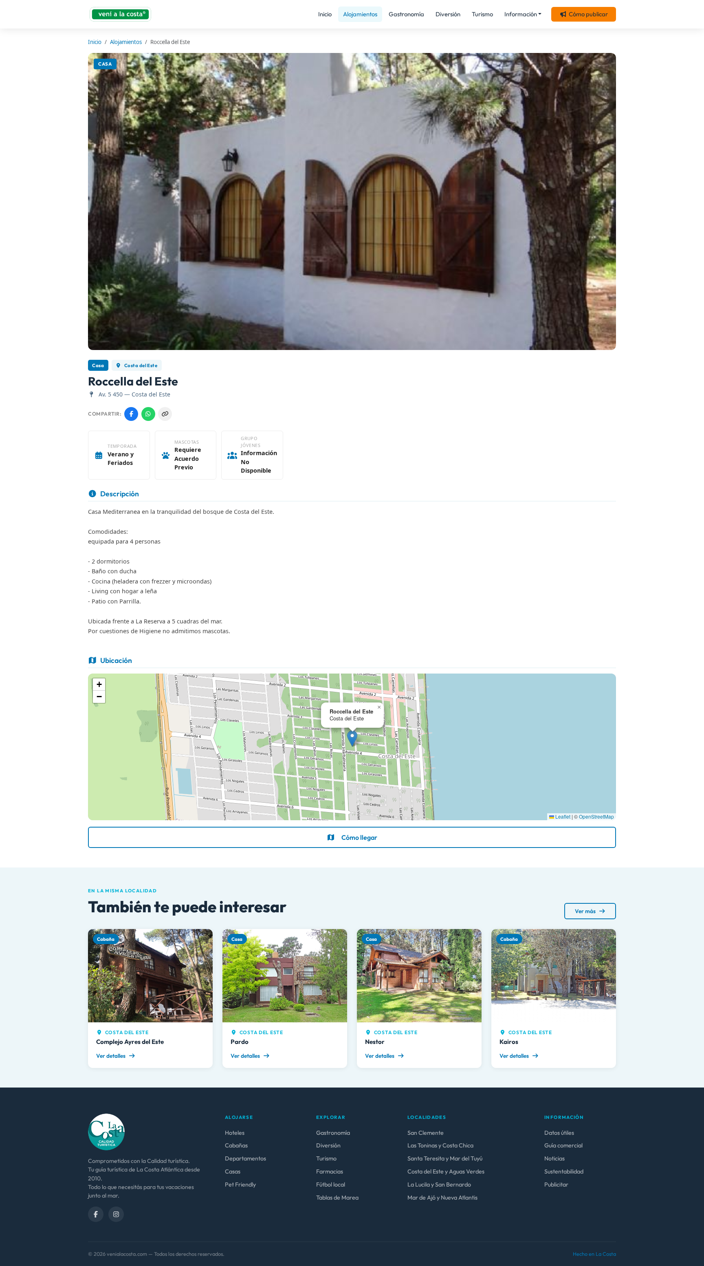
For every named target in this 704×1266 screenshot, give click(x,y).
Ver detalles (111, 1055)
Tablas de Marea (337, 1197)
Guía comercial (563, 1145)
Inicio (325, 14)
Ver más (586, 911)
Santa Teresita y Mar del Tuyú (444, 1158)
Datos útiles (559, 1132)
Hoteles (234, 1132)
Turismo (482, 14)
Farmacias (329, 1171)
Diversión (448, 14)
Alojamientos (360, 14)
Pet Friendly (240, 1184)
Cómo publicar (588, 14)
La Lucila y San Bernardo (439, 1184)
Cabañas (236, 1145)
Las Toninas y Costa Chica (440, 1145)
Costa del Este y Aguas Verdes (445, 1171)
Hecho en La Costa (594, 1254)
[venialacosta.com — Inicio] (120, 14)
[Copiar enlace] (165, 414)
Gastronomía (406, 14)
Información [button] (520, 14)
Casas (232, 1171)
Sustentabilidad (563, 1171)
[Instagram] (116, 1214)
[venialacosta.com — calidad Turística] (106, 1131)
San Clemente (425, 1132)
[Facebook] (95, 1214)
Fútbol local (330, 1184)
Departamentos (245, 1158)
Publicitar (556, 1184)
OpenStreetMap (596, 816)
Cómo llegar (359, 837)
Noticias (554, 1158)
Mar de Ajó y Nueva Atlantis (442, 1197)
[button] (352, 738)
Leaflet (562, 816)
